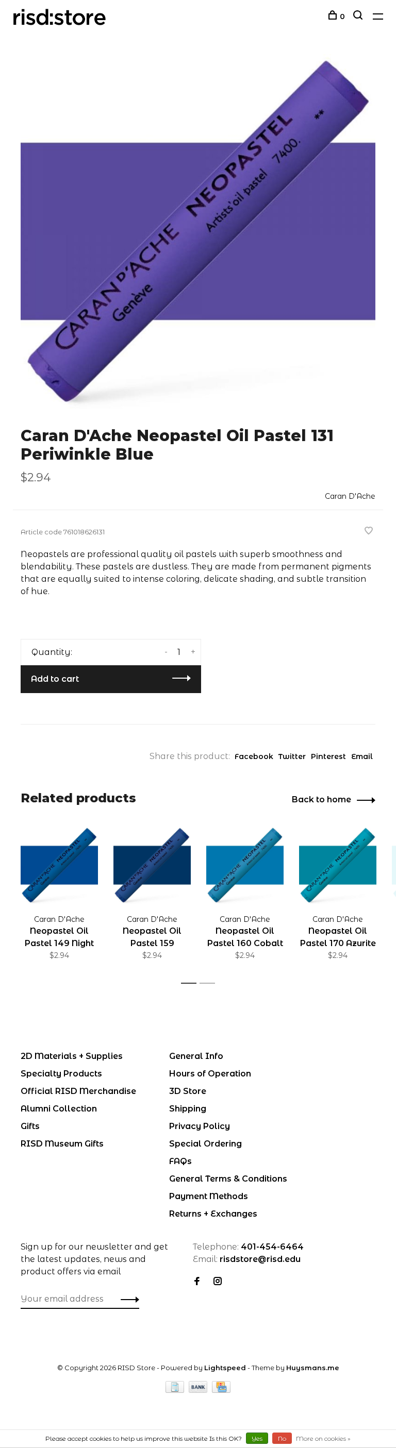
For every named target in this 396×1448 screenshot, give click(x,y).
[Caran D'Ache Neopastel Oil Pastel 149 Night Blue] (59, 865)
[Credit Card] (221, 1390)
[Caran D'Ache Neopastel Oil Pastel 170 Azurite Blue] (337, 865)
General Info (196, 1056)
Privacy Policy (199, 1126)
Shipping (187, 1109)
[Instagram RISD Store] (217, 1282)
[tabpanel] (198, 231)
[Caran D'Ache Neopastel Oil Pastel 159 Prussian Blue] (152, 865)
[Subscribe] (127, 1299)
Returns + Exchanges (213, 1214)
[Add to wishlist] (369, 531)
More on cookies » (323, 1438)
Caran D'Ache (350, 496)
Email (362, 756)
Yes (257, 1438)
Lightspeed (225, 1367)
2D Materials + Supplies (72, 1056)
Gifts (30, 1126)
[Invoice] (176, 1390)
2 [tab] (210, 983)
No (282, 1438)
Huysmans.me (312, 1367)
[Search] (359, 16)
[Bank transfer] (199, 1390)
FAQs (180, 1161)
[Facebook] (197, 1282)
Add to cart (55, 679)
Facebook (254, 756)
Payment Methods (208, 1196)
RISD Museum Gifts (62, 1144)
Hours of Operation (210, 1074)
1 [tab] (191, 983)
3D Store (187, 1091)
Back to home (321, 799)
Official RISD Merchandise (78, 1091)
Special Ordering (205, 1144)
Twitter (292, 756)
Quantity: (51, 652)
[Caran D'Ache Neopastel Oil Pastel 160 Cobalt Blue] (245, 865)
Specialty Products (61, 1074)
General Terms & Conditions (228, 1179)
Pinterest (328, 756)
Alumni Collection (59, 1109)
